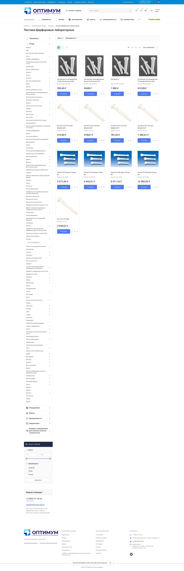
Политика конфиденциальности (48, 543)
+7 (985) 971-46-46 (145, 1)
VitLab (30, 471)
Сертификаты (100, 541)
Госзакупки (99, 544)
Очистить (38, 480)
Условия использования (30, 543)
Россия (31, 474)
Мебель (64, 544)
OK (110, 563)
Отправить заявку (101, 550)
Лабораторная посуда (39, 26)
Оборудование (66, 541)
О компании (99, 534)
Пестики (50, 26)
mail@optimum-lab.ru (35, 504)
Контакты (98, 553)
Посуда (64, 538)
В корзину (63, 94)
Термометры (65, 534)
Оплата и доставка (101, 538)
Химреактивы (66, 550)
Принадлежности (67, 547)
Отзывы (98, 547)
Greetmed (31, 467)
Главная (26, 26)
